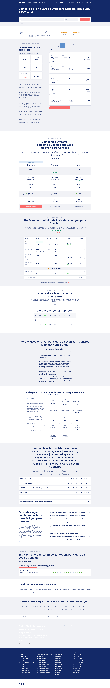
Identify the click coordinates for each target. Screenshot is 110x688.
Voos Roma (58, 656)
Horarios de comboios (24, 656)
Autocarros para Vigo (42, 670)
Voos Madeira (58, 660)
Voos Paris (58, 658)
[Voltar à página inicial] (23, 2)
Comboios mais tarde (78, 277)
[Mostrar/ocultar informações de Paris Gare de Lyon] (89, 572)
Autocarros (35, 2)
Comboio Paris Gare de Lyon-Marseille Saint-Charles (49, 589)
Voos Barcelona (59, 666)
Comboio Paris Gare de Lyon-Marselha (46, 607)
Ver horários (24, 77)
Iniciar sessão (88, 2)
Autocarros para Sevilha (43, 668)
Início (20, 617)
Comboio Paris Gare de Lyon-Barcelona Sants (30, 609)
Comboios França (23, 668)
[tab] (57, 49)
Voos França (58, 670)
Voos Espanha (58, 668)
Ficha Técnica (34, 684)
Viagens (75, 652)
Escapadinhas (76, 668)
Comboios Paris (23, 660)
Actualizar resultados (54, 232)
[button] (52, 19)
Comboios (29, 2)
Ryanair (57, 674)
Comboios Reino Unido (25, 672)
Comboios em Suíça (34, 617)
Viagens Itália (76, 656)
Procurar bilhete (24, 61)
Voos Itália (58, 672)
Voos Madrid (58, 654)
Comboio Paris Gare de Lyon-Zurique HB (28, 589)
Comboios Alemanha (24, 670)
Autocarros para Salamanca (44, 672)
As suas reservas (70, 2)
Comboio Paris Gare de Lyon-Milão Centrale (65, 607)
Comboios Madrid (23, 658)
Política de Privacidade (54, 684)
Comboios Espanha (24, 666)
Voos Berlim (58, 662)
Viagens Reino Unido (78, 660)
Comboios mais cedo (32, 277)
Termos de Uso (43, 684)
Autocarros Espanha (42, 656)
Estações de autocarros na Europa (45, 654)
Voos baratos (58, 652)
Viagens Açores (77, 672)
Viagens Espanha (77, 666)
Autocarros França (41, 658)
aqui (68, 282)
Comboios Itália (23, 664)
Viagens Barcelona (78, 662)
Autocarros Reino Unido (43, 664)
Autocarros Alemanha (42, 662)
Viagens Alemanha (78, 658)
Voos (40, 2)
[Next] (88, 45)
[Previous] (36, 311)
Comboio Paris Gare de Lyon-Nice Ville (64, 589)
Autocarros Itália (41, 666)
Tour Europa (76, 670)
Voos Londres (58, 664)
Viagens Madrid (77, 664)
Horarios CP (22, 654)
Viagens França (77, 654)
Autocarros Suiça (41, 660)
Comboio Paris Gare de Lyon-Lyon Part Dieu (29, 592)
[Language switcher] (62, 2)
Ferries (43, 2)
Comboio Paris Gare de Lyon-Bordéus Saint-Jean (48, 609)
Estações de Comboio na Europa (27, 662)
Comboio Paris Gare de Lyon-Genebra (82, 589)
